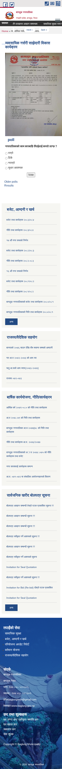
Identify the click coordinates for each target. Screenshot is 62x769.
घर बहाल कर (10, 724)
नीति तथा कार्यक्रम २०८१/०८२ (20, 291)
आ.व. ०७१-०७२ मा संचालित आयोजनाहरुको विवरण (28, 476)
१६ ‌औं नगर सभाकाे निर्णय (17, 271)
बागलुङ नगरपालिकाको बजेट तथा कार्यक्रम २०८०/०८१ (30, 301)
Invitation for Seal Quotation (21, 567)
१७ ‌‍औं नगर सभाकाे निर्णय (17, 240)
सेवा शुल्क (8, 734)
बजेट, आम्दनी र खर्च (15, 639)
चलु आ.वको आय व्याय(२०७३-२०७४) (22, 368)
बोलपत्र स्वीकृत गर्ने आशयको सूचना (21, 556)
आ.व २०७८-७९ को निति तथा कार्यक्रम (23, 417)
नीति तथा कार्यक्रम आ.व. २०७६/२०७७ (23, 442)
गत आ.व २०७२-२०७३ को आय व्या (21, 357)
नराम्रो (11, 162)
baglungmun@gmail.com (22, 699)
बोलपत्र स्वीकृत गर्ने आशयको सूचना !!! (23, 536)
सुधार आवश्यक (15, 167)
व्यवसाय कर (9, 729)
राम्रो (10, 152)
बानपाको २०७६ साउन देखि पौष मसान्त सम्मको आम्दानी (29, 347)
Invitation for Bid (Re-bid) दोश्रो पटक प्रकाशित (29, 587)
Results (9, 185)
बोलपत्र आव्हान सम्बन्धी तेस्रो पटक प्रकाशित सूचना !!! (30, 505)
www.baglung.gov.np (23, 705)
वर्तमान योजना (12, 650)
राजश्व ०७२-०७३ (14, 378)
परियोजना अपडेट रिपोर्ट (17, 644)
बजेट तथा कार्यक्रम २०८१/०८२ (20, 281)
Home (5, 31)
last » (40, 29)
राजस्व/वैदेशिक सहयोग (16, 655)
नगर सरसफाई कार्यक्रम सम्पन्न (19, 466)
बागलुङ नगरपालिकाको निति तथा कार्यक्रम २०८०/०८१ (29, 312)
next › (26, 29)
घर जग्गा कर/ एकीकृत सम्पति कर (20, 719)
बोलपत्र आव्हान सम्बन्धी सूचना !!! (20, 515)
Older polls (11, 181)
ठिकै (10, 157)
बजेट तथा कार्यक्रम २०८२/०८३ (20, 250)
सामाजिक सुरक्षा (13, 633)
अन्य (11, 321)
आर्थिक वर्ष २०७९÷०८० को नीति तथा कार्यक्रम (26, 407)
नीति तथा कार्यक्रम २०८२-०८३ (20, 260)
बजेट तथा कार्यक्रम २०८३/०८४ (20, 219)
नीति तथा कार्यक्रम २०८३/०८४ (20, 230)
